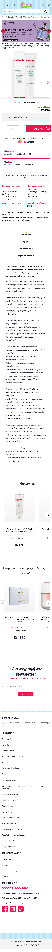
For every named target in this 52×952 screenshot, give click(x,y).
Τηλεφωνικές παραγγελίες (12, 829)
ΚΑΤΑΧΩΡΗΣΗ (25, 694)
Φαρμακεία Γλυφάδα (10, 794)
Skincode (19, 17)
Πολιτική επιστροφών (10, 818)
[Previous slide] (3, 31)
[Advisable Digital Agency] (26, 944)
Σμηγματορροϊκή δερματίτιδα (22, 220)
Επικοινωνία (6, 859)
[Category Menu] (3, 5)
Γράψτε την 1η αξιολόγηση (25, 102)
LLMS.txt (5, 876)
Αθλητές (5, 762)
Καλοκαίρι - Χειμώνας (10, 768)
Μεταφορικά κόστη (9, 823)
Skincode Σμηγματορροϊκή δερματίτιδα (33, 217)
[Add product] (22, 128)
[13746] (26, 74)
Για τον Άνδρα (7, 745)
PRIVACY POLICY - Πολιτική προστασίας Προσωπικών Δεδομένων (23, 787)
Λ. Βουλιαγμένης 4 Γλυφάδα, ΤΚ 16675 (19, 898)
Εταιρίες (11, 17)
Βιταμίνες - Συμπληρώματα (12, 756)
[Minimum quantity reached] (4, 128)
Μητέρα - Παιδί (8, 751)
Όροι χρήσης (7, 812)
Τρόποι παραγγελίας (10, 800)
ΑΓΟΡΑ (38, 128)
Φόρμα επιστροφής (9, 846)
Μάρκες (5, 865)
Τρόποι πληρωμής (9, 806)
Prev (3, 515)
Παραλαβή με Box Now (11, 841)
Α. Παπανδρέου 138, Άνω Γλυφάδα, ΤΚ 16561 (22, 893)
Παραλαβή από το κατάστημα (13, 835)
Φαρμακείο (6, 774)
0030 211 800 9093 (15, 888)
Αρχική (4, 17)
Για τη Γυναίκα (7, 739)
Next (48, 515)
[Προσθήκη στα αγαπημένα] (47, 82)
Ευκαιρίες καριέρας (9, 871)
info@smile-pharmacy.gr (13, 903)
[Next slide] (49, 31)
